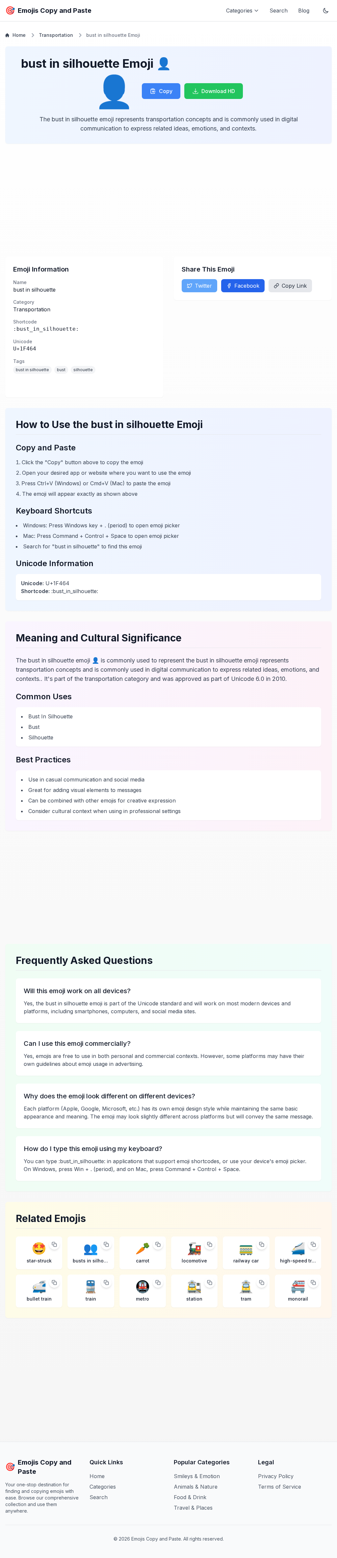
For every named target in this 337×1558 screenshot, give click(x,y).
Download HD (218, 91)
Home (19, 35)
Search (279, 10)
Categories (103, 1486)
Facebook (246, 285)
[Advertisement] (168, 200)
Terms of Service (279, 1486)
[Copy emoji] (54, 1244)
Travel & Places (193, 1507)
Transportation (56, 35)
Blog (303, 10)
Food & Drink (190, 1497)
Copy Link (294, 285)
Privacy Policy (276, 1476)
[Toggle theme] (326, 10)
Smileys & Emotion (197, 1476)
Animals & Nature (196, 1486)
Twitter (203, 285)
